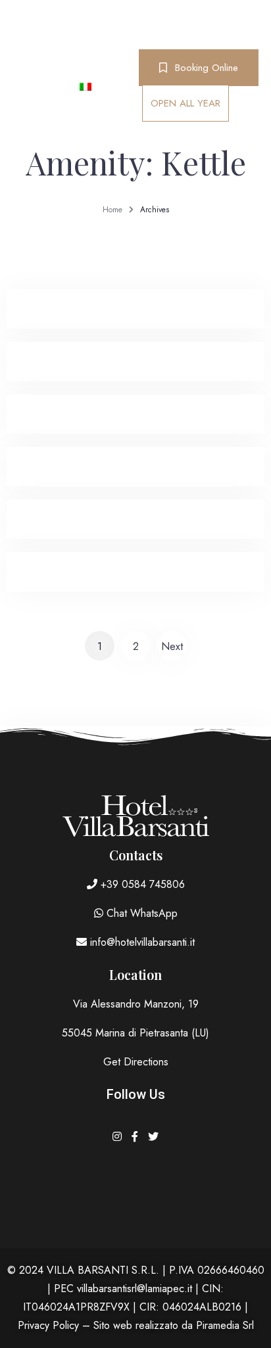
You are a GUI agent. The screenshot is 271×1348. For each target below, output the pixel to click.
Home (112, 210)
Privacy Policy (48, 1325)
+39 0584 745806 (141, 884)
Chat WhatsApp (140, 913)
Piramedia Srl (225, 1325)
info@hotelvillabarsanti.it (141, 942)
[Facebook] (136, 1136)
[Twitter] (153, 1136)
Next (172, 646)
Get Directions (135, 1061)
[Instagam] (118, 1136)
